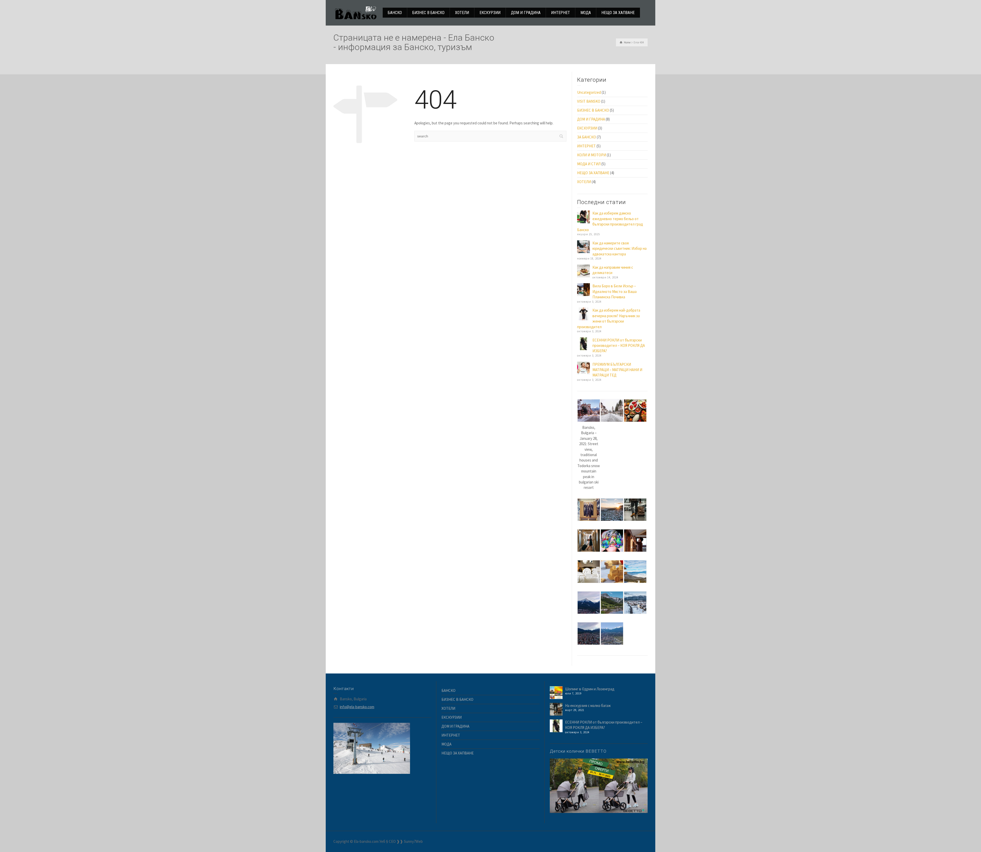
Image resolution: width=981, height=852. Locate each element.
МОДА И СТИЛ (589, 163)
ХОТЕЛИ (584, 181)
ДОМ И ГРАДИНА (591, 119)
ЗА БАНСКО (586, 137)
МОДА (446, 744)
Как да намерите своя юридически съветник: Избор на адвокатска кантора (619, 248)
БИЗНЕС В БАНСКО (593, 110)
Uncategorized (589, 92)
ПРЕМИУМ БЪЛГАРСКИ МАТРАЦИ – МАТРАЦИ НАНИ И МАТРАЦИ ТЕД (617, 370)
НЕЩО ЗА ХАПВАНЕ (593, 172)
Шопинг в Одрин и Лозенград (589, 689)
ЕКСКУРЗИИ (587, 128)
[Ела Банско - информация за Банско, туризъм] (355, 12)
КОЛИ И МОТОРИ (591, 154)
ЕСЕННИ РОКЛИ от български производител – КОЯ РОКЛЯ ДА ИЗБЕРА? (618, 345)
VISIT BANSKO (588, 101)
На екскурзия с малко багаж (588, 705)
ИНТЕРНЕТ (586, 146)
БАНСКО (448, 690)
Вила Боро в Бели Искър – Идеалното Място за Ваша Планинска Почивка (614, 291)
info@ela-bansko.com (357, 706)
